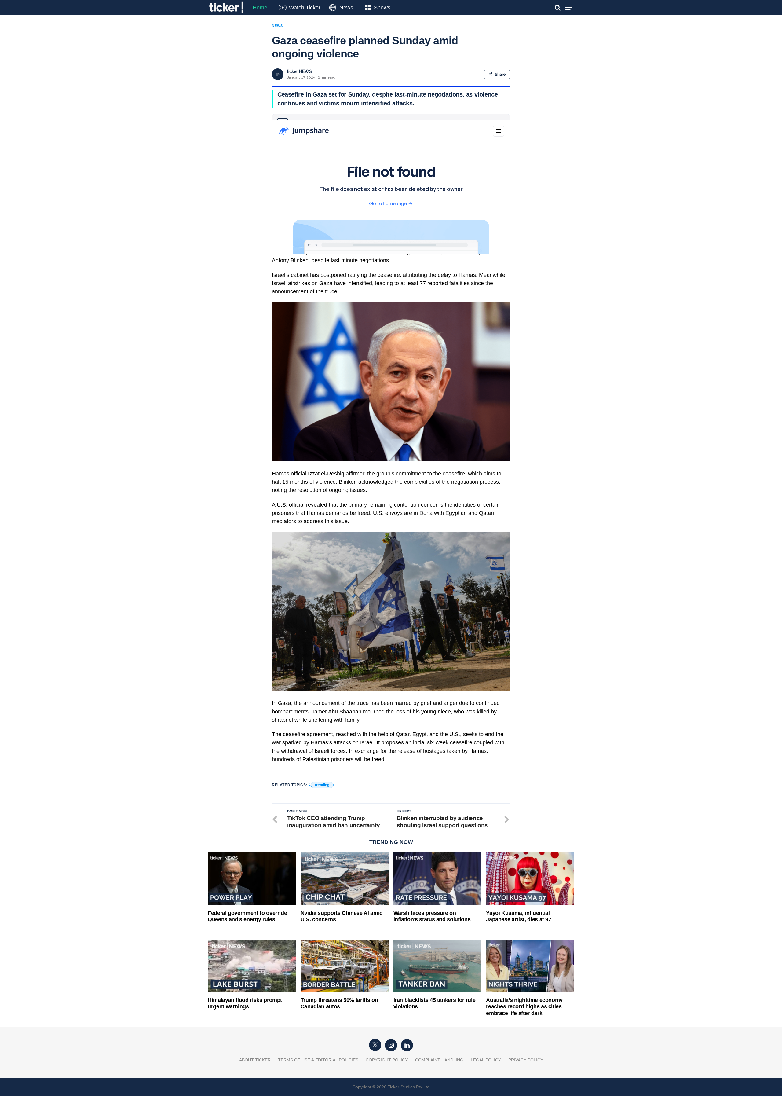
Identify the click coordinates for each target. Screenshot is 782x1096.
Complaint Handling (439, 1060)
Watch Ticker (304, 8)
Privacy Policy (525, 1060)
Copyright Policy (387, 1060)
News (346, 8)
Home (260, 8)
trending (322, 785)
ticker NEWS (299, 71)
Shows (382, 8)
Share (500, 74)
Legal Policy (486, 1060)
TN (277, 74)
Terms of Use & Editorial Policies (318, 1060)
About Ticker (255, 1060)
